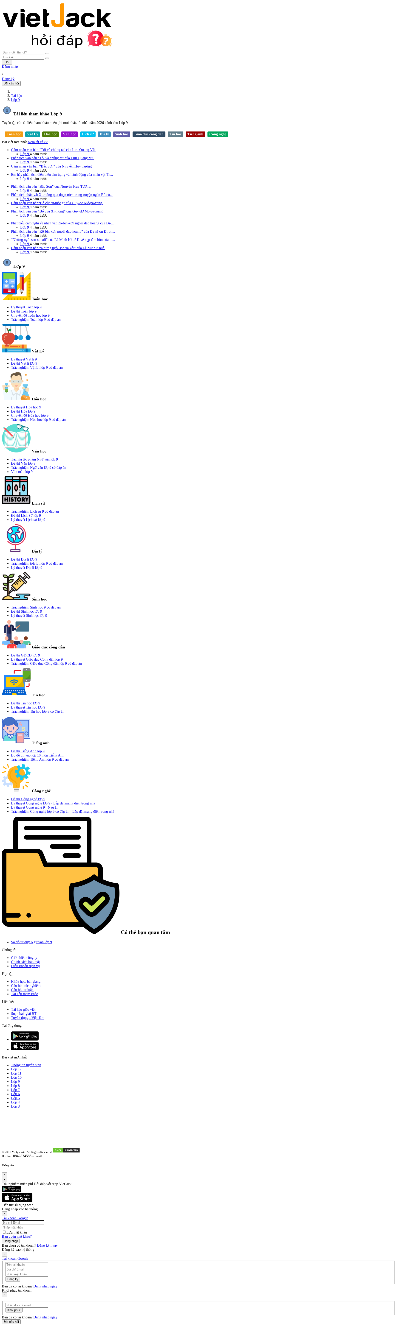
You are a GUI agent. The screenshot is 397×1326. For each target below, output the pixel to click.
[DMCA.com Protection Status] (66, 1152)
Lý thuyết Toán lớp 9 (26, 307)
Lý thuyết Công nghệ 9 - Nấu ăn (34, 807)
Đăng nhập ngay (45, 1286)
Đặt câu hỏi (11, 83)
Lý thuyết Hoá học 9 (26, 407)
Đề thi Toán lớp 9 (24, 311)
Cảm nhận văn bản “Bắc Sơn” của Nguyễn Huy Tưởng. (52, 166)
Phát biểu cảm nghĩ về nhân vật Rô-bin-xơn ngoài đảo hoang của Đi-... (62, 223)
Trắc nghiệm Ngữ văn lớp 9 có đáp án (38, 467)
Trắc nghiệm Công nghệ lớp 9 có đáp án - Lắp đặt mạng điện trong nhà (62, 811)
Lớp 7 (15, 1090)
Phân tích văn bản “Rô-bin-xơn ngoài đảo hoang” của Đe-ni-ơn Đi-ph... (63, 231)
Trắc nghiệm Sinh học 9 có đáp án (36, 607)
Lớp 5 (15, 1098)
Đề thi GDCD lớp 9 (25, 655)
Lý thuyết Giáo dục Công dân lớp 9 (37, 659)
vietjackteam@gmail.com (60, 1156)
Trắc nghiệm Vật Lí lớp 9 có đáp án (37, 367)
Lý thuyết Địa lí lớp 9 (26, 567)
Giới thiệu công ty (24, 958)
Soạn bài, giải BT (24, 1014)
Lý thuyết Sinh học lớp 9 (29, 615)
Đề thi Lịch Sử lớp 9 (26, 515)
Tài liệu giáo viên (23, 1009)
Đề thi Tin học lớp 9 (25, 703)
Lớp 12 (16, 1069)
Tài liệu (16, 96)
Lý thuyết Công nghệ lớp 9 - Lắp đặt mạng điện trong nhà (53, 803)
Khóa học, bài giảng (25, 981)
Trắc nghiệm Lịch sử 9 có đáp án (35, 511)
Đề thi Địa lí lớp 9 (24, 559)
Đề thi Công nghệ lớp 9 (28, 799)
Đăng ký (8, 79)
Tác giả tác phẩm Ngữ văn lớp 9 (34, 459)
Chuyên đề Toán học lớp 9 (30, 315)
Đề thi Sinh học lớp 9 (26, 611)
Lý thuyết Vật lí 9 (24, 359)
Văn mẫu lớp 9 (22, 472)
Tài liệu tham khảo (24, 994)
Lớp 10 (16, 1077)
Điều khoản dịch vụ (25, 966)
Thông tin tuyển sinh (26, 1065)
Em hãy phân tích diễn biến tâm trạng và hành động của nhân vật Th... (62, 174)
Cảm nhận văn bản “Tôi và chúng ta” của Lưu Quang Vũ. (53, 150)
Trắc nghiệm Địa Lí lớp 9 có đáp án (37, 563)
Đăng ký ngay (47, 1245)
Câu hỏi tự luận (22, 990)
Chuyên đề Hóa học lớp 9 (29, 415)
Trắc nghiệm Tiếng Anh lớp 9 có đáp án (40, 759)
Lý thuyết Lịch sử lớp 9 (28, 520)
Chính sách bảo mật (25, 962)
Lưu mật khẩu (16, 1232)
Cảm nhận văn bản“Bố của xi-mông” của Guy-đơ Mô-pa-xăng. (57, 203)
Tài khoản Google (15, 1218)
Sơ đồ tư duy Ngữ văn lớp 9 (31, 942)
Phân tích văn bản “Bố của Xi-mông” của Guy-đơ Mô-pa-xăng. (57, 211)
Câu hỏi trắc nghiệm (25, 986)
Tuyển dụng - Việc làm (27, 1018)
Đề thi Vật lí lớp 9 (24, 363)
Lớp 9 (15, 100)
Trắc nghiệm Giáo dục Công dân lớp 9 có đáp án (46, 663)
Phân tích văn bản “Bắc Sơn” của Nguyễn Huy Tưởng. (51, 186)
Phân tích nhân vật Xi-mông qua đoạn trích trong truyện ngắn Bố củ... (62, 195)
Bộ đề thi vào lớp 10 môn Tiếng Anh (37, 755)
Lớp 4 (15, 1102)
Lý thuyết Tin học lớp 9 (28, 707)
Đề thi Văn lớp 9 (23, 463)
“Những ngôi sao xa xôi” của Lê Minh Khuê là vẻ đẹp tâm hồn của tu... (63, 240)
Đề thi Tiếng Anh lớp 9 (28, 751)
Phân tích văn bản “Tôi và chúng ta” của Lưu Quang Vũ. (52, 158)
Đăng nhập (10, 66)
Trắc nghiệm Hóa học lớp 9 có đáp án (38, 420)
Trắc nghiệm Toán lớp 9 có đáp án (36, 319)
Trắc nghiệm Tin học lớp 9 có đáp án (37, 711)
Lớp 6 (15, 1094)
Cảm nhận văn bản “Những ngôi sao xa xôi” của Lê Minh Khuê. (58, 248)
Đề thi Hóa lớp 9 (23, 411)
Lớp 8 (15, 1086)
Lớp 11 (16, 1073)
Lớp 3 (15, 1106)
